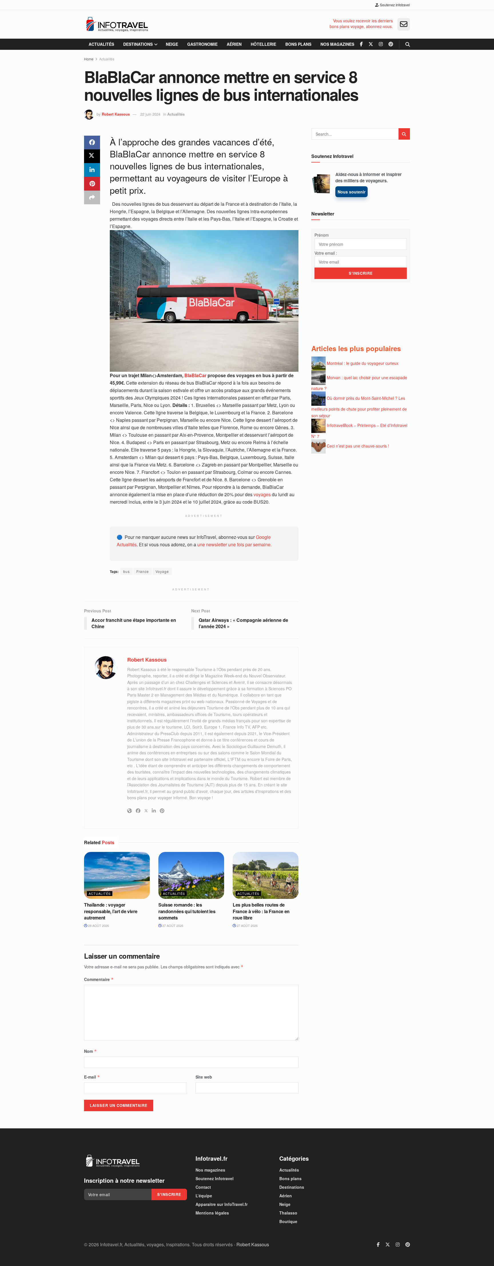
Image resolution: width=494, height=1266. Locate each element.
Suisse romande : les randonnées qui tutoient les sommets (186, 911)
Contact (203, 1187)
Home (88, 58)
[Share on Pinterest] (92, 184)
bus (126, 571)
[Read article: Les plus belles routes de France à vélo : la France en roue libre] (265, 875)
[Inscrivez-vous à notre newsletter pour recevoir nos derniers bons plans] (403, 24)
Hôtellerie (263, 44)
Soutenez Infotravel (394, 4)
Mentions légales (212, 1213)
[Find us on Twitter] (370, 44)
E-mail (92, 1077)
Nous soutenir (351, 192)
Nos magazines (337, 44)
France (142, 571)
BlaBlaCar (194, 375)
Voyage (162, 571)
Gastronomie (202, 44)
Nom (90, 1051)
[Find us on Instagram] (381, 44)
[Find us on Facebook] (361, 44)
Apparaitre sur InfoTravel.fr (222, 1204)
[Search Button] (407, 44)
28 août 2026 (98, 925)
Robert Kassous (116, 114)
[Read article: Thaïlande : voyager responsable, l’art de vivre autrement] (117, 875)
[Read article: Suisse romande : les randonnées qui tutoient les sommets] (191, 875)
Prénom (321, 235)
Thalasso (288, 1213)
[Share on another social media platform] (92, 197)
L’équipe (204, 1195)
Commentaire (99, 979)
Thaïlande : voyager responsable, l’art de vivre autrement (110, 911)
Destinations (138, 44)
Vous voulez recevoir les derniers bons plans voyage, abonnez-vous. (361, 23)
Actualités (101, 44)
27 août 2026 (172, 925)
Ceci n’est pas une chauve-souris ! (358, 446)
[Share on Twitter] (92, 156)
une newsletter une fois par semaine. (234, 544)
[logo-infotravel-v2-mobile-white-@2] (112, 1161)
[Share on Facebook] (92, 142)
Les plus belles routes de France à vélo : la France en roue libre (261, 911)
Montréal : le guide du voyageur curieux (363, 363)
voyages (262, 494)
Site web (204, 1077)
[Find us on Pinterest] (391, 44)
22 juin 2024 (150, 114)
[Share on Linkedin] (92, 170)
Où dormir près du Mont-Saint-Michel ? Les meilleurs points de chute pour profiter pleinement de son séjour (359, 406)
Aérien (234, 44)
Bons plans (298, 44)
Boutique (288, 1221)
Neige (172, 44)
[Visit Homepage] (117, 24)
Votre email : (325, 253)
